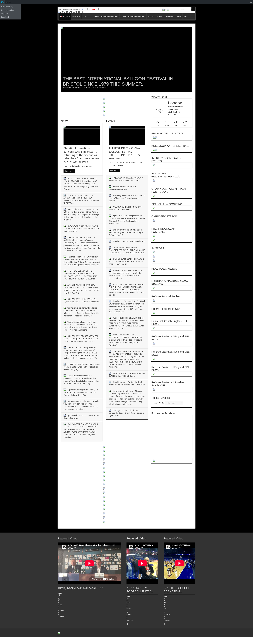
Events (110, 121)
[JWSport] (126, 12)
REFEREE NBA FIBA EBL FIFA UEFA (106, 17)
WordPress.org (7, 7)
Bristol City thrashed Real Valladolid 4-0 (129, 241)
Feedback (5, 17)
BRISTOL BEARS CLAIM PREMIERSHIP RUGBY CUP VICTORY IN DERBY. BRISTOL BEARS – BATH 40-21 (127, 261)
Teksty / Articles (158, 403)
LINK (179, 17)
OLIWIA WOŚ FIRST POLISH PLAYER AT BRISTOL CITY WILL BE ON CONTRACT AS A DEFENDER (81, 228)
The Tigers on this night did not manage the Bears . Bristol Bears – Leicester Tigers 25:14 (126, 413)
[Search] (193, 9)
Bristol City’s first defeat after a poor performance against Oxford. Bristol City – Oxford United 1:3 (126, 232)
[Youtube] (178, 9)
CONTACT (87, 17)
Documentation (7, 10)
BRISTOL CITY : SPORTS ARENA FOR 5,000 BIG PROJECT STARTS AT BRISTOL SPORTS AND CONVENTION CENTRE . (81, 338)
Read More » (69, 171)
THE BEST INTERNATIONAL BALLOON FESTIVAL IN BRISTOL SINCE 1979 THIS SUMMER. (118, 81)
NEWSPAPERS (169, 17)
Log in (8, 2)
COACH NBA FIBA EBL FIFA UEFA (133, 17)
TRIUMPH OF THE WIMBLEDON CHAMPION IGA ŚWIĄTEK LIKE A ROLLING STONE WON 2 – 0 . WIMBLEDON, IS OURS (127, 250)
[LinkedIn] (175, 9)
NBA (185, 17)
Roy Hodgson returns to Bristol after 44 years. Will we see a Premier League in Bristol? (127, 198)
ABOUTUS (76, 17)
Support (4, 14)
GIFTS (159, 17)
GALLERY (151, 17)
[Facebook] (173, 9)
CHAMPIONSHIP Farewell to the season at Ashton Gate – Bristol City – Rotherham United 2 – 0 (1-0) (82, 367)
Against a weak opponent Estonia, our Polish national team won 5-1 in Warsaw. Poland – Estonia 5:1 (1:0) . (81, 392)
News (64, 121)
